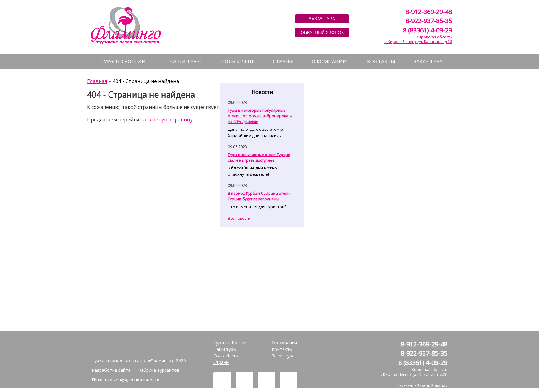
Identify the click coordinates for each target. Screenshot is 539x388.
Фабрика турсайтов (158, 370)
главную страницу (170, 119)
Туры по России (123, 61)
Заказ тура (428, 61)
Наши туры (185, 61)
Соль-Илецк (238, 61)
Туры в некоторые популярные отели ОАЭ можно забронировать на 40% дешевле (260, 116)
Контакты (381, 61)
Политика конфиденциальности (125, 380)
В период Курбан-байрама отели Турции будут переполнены (259, 196)
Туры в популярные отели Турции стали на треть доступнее (259, 157)
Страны (283, 61)
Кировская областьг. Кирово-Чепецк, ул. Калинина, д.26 (418, 39)
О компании (329, 61)
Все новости (239, 218)
